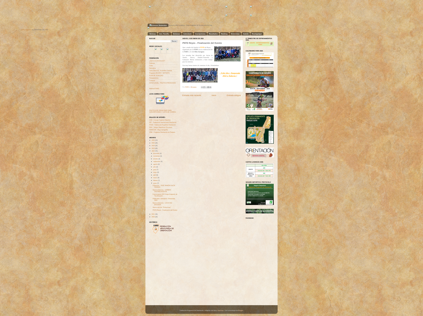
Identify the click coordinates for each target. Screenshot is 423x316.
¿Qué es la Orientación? (157, 61)
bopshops (221, 310)
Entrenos (176, 34)
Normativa (152, 68)
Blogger (240, 310)
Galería (245, 34)
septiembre (157, 161)
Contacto (152, 80)
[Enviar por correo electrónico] (202, 87)
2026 (153, 140)
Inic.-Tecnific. (164, 34)
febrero (155, 180)
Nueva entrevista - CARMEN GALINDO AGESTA (162, 190)
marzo (155, 178)
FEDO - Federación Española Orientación (162, 125)
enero (155, 183)
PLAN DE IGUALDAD (156, 75)
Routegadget (257, 34)
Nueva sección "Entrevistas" (162, 207)
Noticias (153, 34)
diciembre (156, 153)
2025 (153, 143)
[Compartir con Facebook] (208, 87)
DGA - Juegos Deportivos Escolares (160, 127)
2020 (153, 217)
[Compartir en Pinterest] (210, 87)
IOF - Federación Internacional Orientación (162, 122)
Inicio (214, 95)
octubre (155, 159)
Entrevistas (235, 34)
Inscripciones (200, 34)
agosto (155, 164)
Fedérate (152, 63)
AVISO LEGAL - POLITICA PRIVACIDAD (162, 83)
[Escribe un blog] (204, 87)
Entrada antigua (234, 95)
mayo (155, 172)
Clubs (151, 65)
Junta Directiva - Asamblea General (160, 70)
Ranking (224, 34)
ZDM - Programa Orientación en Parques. (162, 132)
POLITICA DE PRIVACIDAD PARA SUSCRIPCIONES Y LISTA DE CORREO (162, 111)
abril (154, 175)
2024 (153, 145)
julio (154, 167)
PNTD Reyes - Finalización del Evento (165, 210)
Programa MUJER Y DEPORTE (159, 73)
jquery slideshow (26, 30)
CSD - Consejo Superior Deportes (160, 120)
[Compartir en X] (206, 87)
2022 (153, 151)
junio (155, 169)
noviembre (156, 156)
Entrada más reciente (191, 95)
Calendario (187, 34)
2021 (153, 214)
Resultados (213, 34)
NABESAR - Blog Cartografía (158, 130)
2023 (153, 148)
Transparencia (153, 78)
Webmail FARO (154, 88)
